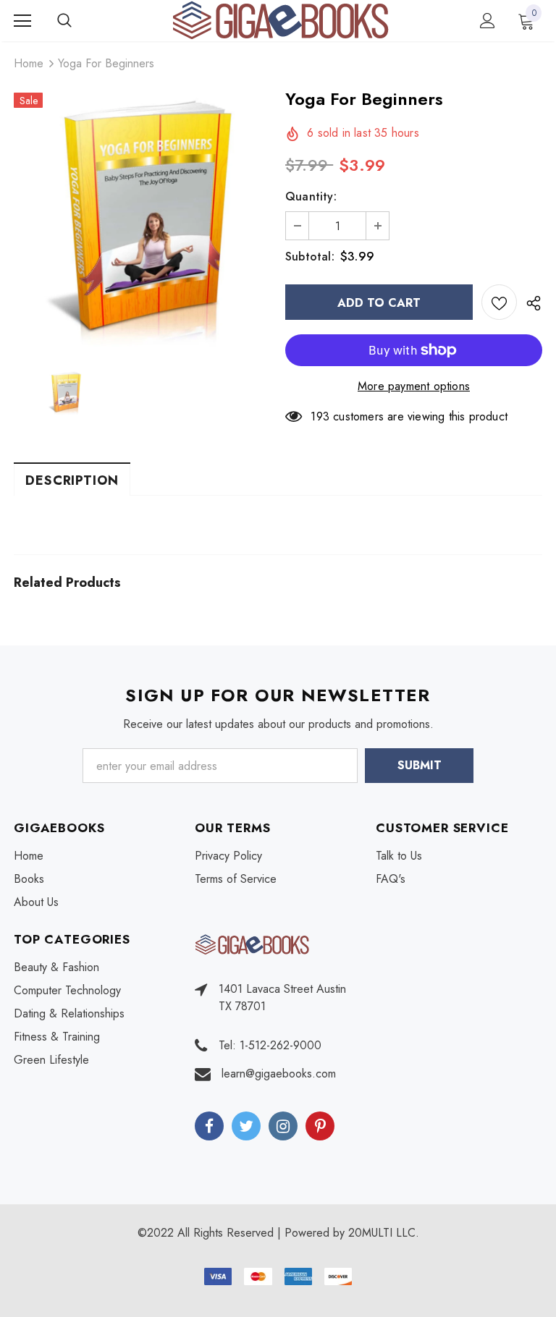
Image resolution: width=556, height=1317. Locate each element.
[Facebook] (209, 1125)
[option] (142, 220)
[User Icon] (487, 20)
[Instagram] (283, 1125)
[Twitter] (246, 1125)
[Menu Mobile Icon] (22, 21)
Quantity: (311, 196)
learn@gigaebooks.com (279, 1073)
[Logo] (280, 20)
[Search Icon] (79, 21)
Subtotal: (309, 256)
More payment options (414, 386)
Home (28, 63)
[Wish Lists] (499, 302)
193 (320, 416)
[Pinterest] (320, 1125)
